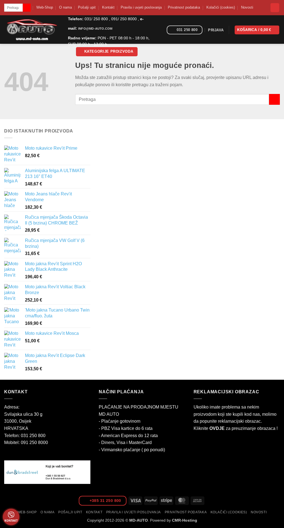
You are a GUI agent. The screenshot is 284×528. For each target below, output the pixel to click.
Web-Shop (44, 7)
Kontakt (108, 7)
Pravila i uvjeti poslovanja (141, 7)
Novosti (247, 7)
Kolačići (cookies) (220, 7)
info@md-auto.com (95, 28)
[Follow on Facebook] (160, 30)
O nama (65, 7)
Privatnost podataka (184, 7)
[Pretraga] (274, 7)
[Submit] (27, 8)
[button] (107, 51)
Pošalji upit (87, 7)
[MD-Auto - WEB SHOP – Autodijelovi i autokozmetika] (32, 29)
